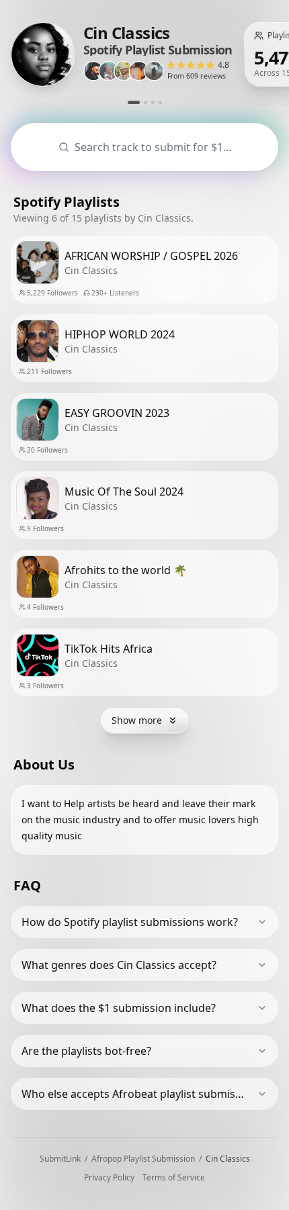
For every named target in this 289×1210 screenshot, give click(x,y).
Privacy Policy (109, 1177)
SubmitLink (60, 1158)
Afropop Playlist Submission (143, 1158)
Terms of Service (173, 1177)
